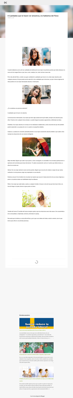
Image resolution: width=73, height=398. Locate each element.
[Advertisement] (18, 35)
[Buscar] (71, 6)
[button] (9, 20)
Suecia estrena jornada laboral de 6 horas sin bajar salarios (32, 330)
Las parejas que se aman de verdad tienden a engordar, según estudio (34, 354)
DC (5, 2)
